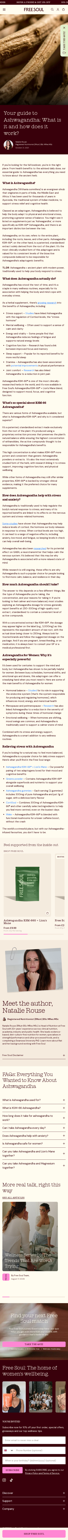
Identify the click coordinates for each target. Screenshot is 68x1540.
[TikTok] (11, 1480)
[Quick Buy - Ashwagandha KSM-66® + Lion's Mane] (47, 913)
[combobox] (8, 1450)
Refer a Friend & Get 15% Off (28, 2)
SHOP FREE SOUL (14, 851)
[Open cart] (63, 9)
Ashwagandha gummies (19, 790)
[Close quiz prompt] (64, 28)
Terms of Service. (51, 1473)
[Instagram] (4, 1480)
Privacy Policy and (34, 1473)
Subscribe (12, 1470)
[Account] (58, 9)
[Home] (34, 9)
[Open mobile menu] (4, 9)
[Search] (52, 9)
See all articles (13, 1197)
